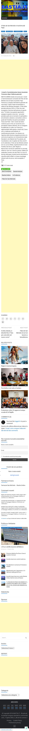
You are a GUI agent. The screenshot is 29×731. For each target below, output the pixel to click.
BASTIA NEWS (6, 171)
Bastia (3, 31)
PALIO (25, 31)
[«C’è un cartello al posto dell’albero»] (14, 536)
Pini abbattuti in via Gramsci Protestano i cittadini (16, 565)
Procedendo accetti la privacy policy (12, 456)
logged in (18, 421)
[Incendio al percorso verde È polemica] (3, 561)
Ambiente (4, 527)
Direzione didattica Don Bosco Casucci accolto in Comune (16, 554)
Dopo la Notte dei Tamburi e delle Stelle (17, 518)
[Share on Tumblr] (15, 318)
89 (4, 708)
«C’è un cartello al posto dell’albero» (12, 547)
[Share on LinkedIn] (10, 318)
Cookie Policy (17, 720)
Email (2, 450)
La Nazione (18, 527)
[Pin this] (23, 318)
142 (16, 708)
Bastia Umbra (9, 31)
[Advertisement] (14, 74)
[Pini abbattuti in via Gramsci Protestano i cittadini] (3, 566)
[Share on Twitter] (6, 318)
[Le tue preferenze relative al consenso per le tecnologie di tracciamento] (26, 728)
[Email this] (2, 322)
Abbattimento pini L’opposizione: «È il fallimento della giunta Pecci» (15, 571)
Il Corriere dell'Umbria (18, 31)
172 (24, 708)
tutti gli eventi (14, 475)
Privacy (9, 720)
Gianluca (4, 549)
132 (12, 708)
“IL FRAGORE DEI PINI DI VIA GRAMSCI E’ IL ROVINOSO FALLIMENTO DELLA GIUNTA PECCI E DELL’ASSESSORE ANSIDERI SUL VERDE (16, 584)
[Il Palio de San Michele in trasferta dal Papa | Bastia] (14, 8)
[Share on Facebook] (2, 318)
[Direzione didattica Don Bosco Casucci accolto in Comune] (3, 555)
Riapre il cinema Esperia (8, 366)
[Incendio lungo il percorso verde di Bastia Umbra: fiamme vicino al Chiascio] (3, 578)
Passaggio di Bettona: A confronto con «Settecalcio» (15, 509)
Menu (5, 18)
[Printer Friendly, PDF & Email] (5, 169)
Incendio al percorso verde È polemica (15, 559)
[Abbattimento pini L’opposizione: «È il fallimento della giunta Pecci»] (3, 572)
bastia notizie (17, 171)
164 (20, 708)
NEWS (25, 18)
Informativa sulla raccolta (6, 729)
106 (8, 708)
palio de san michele (8, 179)
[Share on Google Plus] (19, 318)
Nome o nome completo (7, 444)
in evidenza (16, 175)
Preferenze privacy (15, 722)
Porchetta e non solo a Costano (11, 388)
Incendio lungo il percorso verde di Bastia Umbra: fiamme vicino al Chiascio (16, 577)
